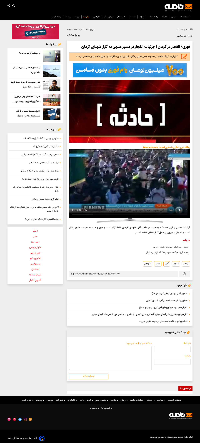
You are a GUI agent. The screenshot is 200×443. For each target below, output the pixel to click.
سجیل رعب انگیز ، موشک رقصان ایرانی (170, 247)
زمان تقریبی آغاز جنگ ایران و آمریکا (42, 219)
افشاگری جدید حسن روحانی (45, 199)
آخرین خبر (35, 258)
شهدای (147, 264)
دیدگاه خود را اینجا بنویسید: (139, 343)
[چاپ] (75, 36)
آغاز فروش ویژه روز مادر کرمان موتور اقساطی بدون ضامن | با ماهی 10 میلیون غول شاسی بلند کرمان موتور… (139, 314)
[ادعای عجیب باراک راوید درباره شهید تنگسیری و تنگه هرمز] (51, 85)
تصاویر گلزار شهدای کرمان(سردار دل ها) (170, 294)
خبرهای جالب (109, 16)
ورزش (141, 16)
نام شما (187, 343)
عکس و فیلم (122, 16)
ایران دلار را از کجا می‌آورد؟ (29, 53)
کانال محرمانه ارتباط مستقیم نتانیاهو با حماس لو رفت (36, 189)
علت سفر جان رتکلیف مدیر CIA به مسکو (40, 171)
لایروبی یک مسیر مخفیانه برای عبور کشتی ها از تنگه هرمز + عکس (34, 209)
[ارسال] (78, 36)
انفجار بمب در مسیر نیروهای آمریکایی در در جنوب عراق (163, 307)
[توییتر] (73, 36)
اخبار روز (35, 242)
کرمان (186, 264)
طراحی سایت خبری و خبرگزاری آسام (23, 438)
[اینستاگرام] (25, 419)
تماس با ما (106, 408)
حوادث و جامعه (153, 16)
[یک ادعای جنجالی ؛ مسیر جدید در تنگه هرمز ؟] (51, 71)
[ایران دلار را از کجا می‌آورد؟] (51, 56)
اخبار (35, 231)
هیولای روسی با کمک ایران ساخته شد (41, 138)
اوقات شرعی (57, 16)
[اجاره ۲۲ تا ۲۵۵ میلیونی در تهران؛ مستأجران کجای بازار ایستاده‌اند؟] (51, 100)
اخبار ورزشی (35, 247)
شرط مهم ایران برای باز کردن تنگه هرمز (40, 179)
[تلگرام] (68, 36)
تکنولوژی (96, 16)
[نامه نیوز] (178, 7)
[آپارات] (9, 419)
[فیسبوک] (71, 36)
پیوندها (68, 16)
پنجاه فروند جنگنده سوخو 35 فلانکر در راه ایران (166, 252)
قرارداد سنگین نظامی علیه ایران (44, 163)
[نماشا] (14, 419)
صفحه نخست (185, 16)
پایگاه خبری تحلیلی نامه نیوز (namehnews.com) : (166, 147)
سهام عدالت (35, 275)
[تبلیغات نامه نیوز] (130, 70)
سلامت (132, 16)
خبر (35, 236)
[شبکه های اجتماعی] (9, 6)
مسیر (157, 264)
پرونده (77, 16)
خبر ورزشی (35, 253)
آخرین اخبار (35, 280)
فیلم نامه (86, 16)
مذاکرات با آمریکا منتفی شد (45, 146)
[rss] (30, 419)
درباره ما (94, 408)
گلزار (167, 264)
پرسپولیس (35, 264)
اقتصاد (165, 16)
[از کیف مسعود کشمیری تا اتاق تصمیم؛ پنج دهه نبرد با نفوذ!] (51, 114)
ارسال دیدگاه (88, 376)
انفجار (176, 264)
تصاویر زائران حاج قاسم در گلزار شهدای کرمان (167, 301)
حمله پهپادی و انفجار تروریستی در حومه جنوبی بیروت (163, 321)
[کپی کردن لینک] (184, 274)
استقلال (35, 269)
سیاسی (174, 16)
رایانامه (187, 356)
